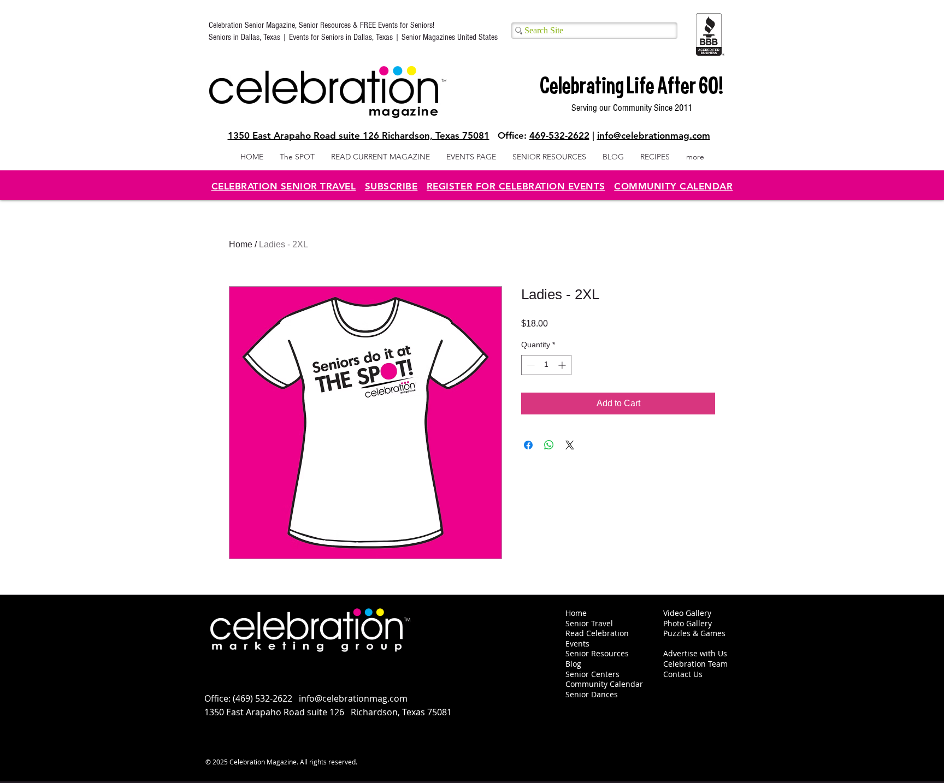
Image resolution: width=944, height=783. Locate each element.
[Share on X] (569, 445)
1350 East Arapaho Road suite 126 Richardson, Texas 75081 (358, 135)
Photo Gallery (687, 623)
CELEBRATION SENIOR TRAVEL (283, 186)
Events (577, 643)
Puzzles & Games (694, 633)
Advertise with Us (695, 653)
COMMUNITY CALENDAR (673, 186)
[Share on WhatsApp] (549, 445)
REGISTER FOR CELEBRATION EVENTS (516, 186)
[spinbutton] (546, 365)
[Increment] (563, 365)
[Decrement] (529, 365)
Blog (573, 664)
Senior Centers (593, 674)
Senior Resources (597, 653)
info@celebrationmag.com (653, 135)
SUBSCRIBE (391, 186)
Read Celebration (597, 633)
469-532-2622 (559, 135)
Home (240, 244)
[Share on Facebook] (528, 445)
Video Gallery (687, 613)
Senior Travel (589, 623)
